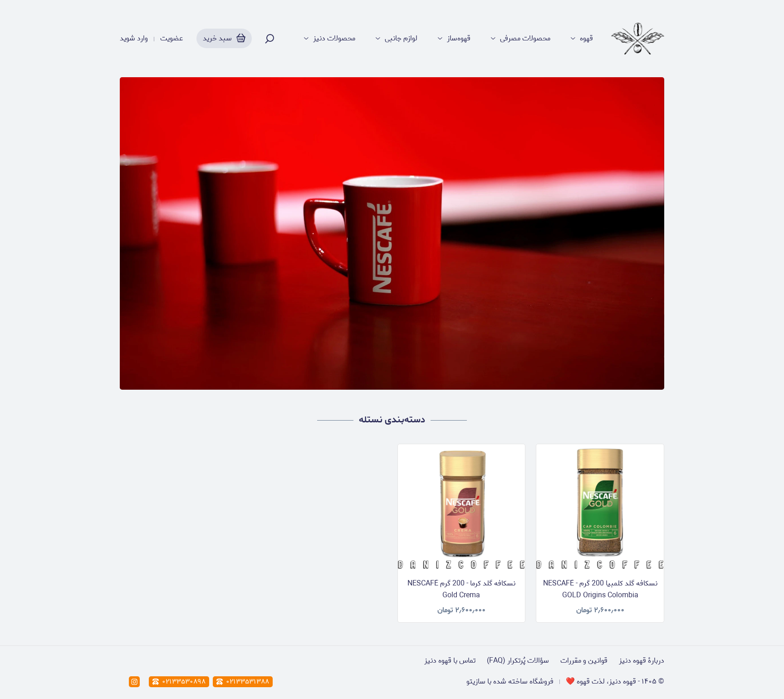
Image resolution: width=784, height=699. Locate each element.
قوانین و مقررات (584, 660)
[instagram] (134, 681)
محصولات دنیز (334, 38)
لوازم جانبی (401, 38)
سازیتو (475, 681)
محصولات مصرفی (525, 38)
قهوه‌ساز (458, 38)
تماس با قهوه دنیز (449, 660)
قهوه (586, 38)
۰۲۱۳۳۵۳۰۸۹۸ (184, 681)
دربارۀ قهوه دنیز (641, 660)
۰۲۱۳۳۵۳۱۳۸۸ (247, 681)
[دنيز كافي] (637, 39)
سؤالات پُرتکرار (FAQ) (518, 660)
